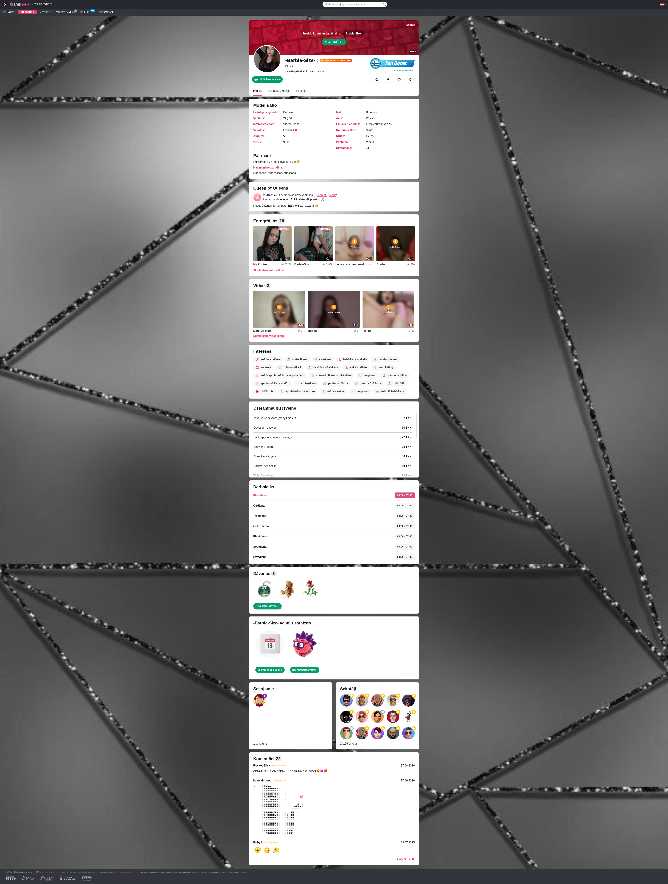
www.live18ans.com (49, 872)
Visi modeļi (9, 12)
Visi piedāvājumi (65, 12)
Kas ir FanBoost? (404, 70)
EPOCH (117, 872)
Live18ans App (106, 12)
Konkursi (84, 12)
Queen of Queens (325, 195)
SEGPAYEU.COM (131, 872)
